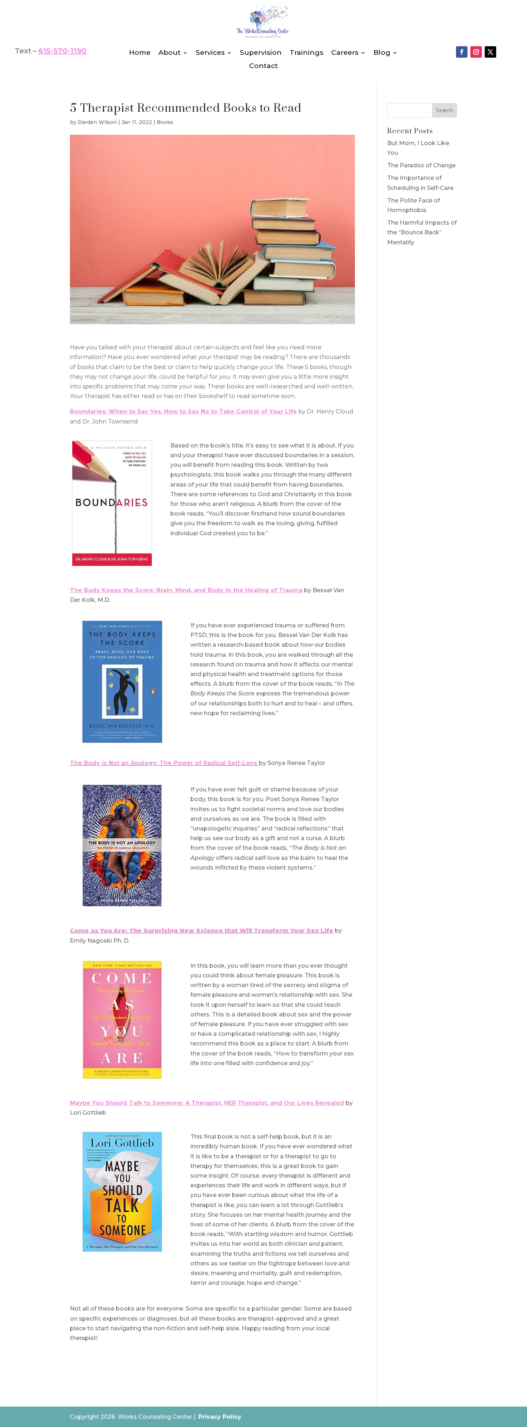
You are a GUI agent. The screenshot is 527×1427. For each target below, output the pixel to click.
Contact (263, 66)
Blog (382, 53)
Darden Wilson (97, 122)
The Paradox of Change (421, 165)
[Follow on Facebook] (461, 52)
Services (210, 53)
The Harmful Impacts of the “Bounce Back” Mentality (422, 232)
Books (165, 122)
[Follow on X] (490, 52)
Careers (345, 53)
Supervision (261, 53)
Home (140, 53)
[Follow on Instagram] (476, 52)
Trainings (306, 53)
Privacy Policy (219, 1416)
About (169, 53)
